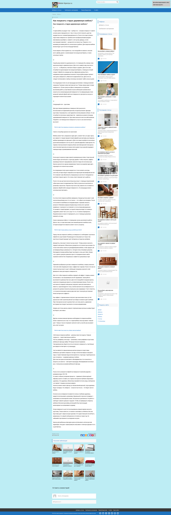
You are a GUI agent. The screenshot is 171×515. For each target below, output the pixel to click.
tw (112, 513)
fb (106, 513)
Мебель (100, 316)
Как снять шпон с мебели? (55, 452)
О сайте (96, 10)
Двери (99, 309)
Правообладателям (86, 10)
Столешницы (101, 321)
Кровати (100, 314)
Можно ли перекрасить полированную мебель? (79, 479)
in (115, 513)
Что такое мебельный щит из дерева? (78, 465)
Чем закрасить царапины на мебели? (67, 465)
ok (100, 513)
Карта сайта (116, 510)
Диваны (100, 312)
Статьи (100, 319)
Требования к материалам (71, 10)
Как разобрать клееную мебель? (106, 51)
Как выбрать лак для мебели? (67, 452)
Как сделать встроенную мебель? (89, 452)
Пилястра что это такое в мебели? (55, 465)
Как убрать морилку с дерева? (106, 197)
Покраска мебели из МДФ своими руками (56, 478)
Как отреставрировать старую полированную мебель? (90, 479)
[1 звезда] (53, 435)
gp (109, 513)
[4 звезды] (57, 435)
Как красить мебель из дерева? (78, 452)
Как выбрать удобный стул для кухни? (108, 175)
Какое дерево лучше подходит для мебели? (67, 478)
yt (103, 513)
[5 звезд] (58, 435)
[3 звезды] (55, 435)
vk (118, 513)
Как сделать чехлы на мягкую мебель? (89, 465)
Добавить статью (56, 10)
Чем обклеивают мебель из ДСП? (106, 74)
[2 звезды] (54, 435)
